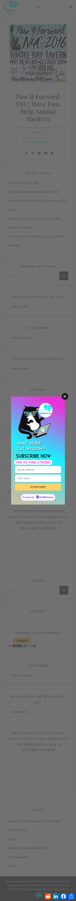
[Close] (65, 396)
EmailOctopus (46, 497)
